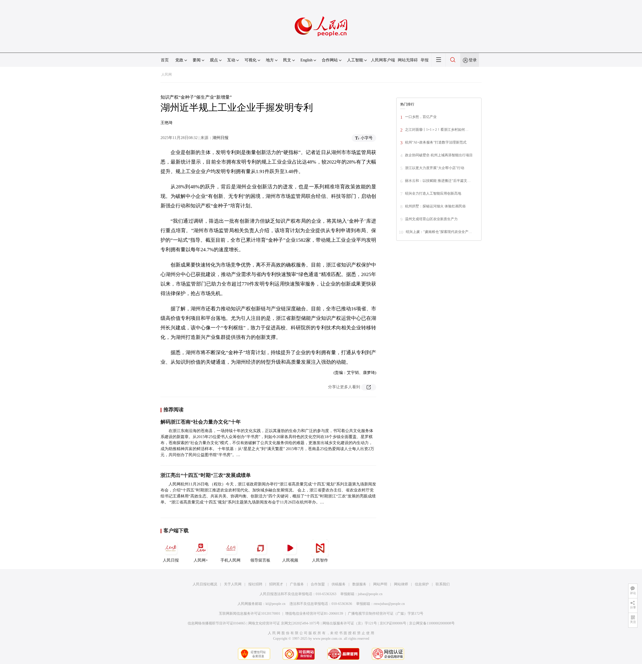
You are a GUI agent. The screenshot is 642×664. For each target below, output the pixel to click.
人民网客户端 (383, 60)
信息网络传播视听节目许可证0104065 (217, 623)
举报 (425, 60)
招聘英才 (276, 584)
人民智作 (320, 560)
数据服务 (359, 584)
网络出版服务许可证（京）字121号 (350, 623)
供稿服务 (339, 584)
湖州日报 (220, 138)
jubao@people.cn (370, 594)
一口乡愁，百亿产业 (421, 117)
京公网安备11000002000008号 (432, 623)
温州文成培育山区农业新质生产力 (431, 219)
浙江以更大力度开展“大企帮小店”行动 (434, 168)
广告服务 (297, 584)
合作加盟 (318, 584)
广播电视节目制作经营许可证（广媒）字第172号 (385, 613)
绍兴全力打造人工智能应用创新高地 (433, 193)
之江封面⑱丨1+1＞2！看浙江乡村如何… (436, 129)
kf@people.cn (275, 604)
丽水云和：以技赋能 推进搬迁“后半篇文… (438, 181)
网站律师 (401, 584)
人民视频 (290, 560)
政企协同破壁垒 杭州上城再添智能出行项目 (439, 155)
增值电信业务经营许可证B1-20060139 (314, 613)
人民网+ (201, 560)
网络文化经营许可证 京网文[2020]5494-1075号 (284, 623)
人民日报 (171, 560)
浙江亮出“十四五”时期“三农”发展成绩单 (205, 475)
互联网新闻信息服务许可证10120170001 (249, 613)
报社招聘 (255, 584)
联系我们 (443, 584)
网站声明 (380, 584)
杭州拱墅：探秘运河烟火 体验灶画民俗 (435, 206)
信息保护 (422, 584)
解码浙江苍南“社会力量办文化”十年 (200, 422)
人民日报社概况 (205, 584)
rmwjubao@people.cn (389, 604)
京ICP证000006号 (393, 623)
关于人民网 (233, 584)
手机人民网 (230, 560)
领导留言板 (260, 560)
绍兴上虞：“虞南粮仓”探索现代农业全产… (439, 232)
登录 (473, 60)
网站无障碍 (408, 60)
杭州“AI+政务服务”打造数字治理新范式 (435, 142)
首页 (165, 60)
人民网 (166, 74)
